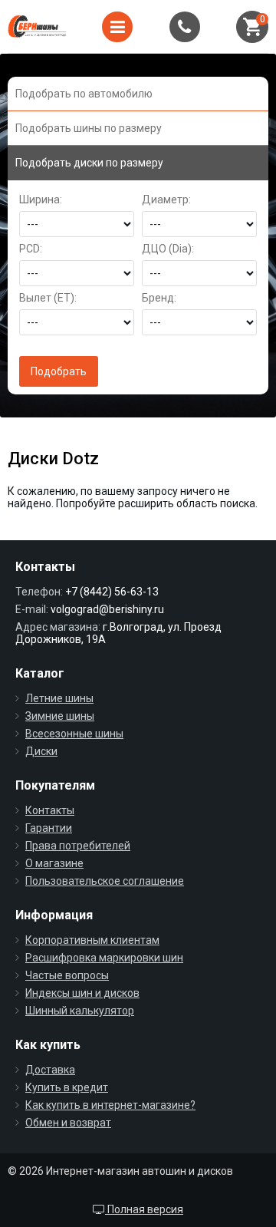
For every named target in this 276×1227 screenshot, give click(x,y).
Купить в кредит (66, 1087)
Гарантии (48, 828)
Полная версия (144, 1209)
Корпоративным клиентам (92, 940)
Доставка (50, 1070)
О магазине (54, 863)
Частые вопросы (67, 975)
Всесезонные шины (74, 733)
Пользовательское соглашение (104, 881)
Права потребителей (77, 845)
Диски (41, 751)
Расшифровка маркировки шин (104, 958)
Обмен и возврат (68, 1123)
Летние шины (59, 698)
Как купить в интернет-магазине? (110, 1105)
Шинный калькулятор (79, 1010)
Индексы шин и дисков (82, 993)
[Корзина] (252, 27)
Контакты (49, 810)
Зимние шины (59, 716)
